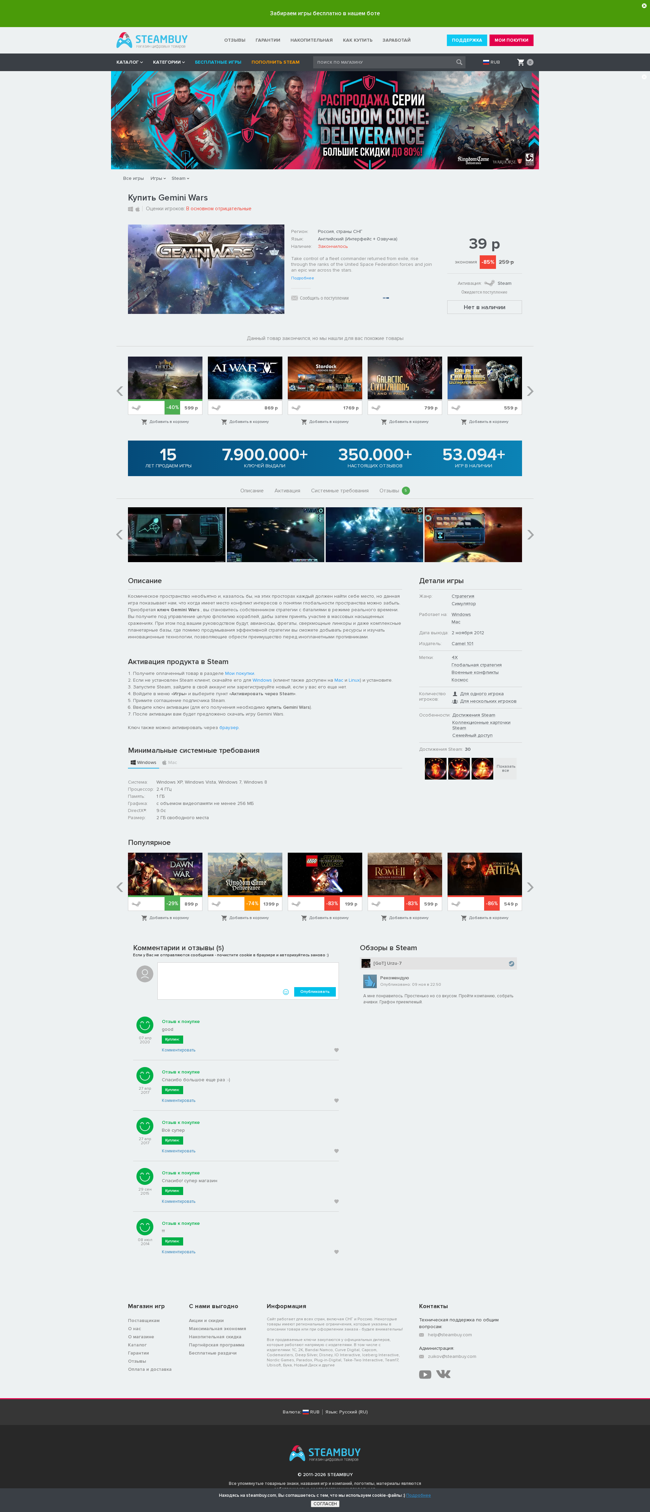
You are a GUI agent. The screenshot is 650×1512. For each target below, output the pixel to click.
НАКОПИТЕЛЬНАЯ (311, 40)
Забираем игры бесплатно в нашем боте (325, 13)
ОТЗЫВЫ (234, 40)
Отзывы (393, 490)
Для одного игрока (482, 694)
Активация (287, 490)
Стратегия (463, 596)
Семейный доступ (472, 735)
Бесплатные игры (218, 62)
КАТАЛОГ (127, 62)
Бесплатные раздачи (213, 1353)
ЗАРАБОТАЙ (397, 40)
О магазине (141, 1337)
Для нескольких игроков (488, 701)
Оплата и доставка (150, 1369)
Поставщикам (143, 1320)
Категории (167, 62)
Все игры (133, 178)
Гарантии (138, 1353)
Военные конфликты (475, 672)
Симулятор (464, 603)
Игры (156, 178)
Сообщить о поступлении (324, 298)
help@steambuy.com (450, 1335)
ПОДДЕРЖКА (467, 40)
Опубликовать (315, 991)
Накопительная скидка (215, 1337)
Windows (262, 680)
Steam (179, 178)
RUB (495, 62)
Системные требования (340, 490)
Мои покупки (239, 673)
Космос (460, 680)
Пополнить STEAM (276, 62)
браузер (229, 727)
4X (455, 657)
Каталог (137, 1345)
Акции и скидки (206, 1320)
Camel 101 (462, 643)
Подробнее (302, 278)
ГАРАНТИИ (268, 40)
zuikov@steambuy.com (452, 1356)
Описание (252, 490)
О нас (134, 1329)
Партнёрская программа (216, 1345)
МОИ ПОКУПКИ (511, 40)
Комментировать (178, 1050)
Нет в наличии (484, 307)
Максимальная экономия (217, 1329)
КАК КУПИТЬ (357, 40)
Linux (354, 680)
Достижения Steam (473, 715)
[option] (165, 391)
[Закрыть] (644, 5)
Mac (338, 680)
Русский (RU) (353, 1412)
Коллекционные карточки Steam (481, 725)
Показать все (506, 768)
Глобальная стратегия (477, 665)
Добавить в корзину (169, 421)
